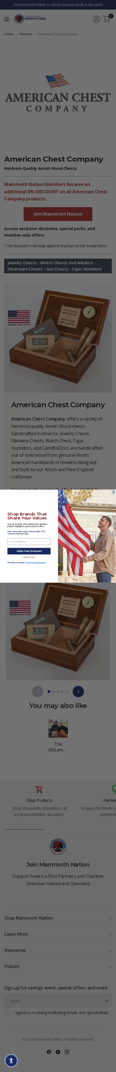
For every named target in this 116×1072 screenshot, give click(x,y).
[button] (11, 1060)
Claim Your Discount (29, 550)
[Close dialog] (113, 492)
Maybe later (29, 557)
